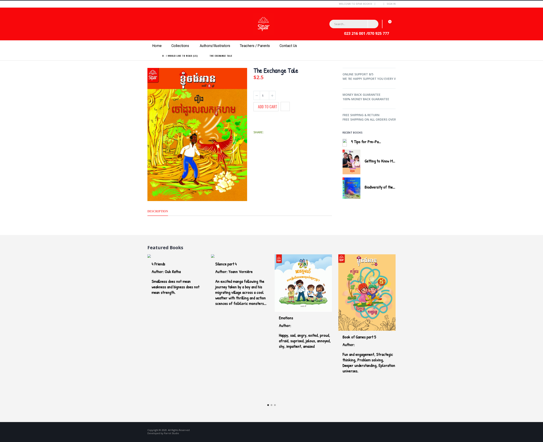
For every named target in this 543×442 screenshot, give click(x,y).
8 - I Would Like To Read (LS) (180, 55)
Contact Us (288, 46)
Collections (180, 46)
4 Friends (158, 264)
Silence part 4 (226, 264)
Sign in (391, 3)
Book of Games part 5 (359, 337)
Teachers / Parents (255, 46)
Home (157, 46)
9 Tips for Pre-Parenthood (371, 141)
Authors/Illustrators (215, 46)
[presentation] (388, 132)
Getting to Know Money (382, 161)
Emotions (286, 318)
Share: (258, 132)
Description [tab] (157, 211)
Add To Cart (267, 106)
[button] (390, 24)
